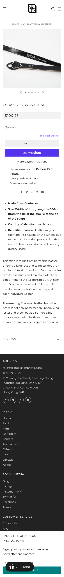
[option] (32, 58)
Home (16, 24)
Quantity (10, 127)
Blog (6, 481)
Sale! (6, 423)
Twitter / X (9, 496)
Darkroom (9, 433)
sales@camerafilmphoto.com (22, 367)
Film (6, 428)
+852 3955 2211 (12, 373)
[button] (25, 92)
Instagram (9, 486)
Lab (5, 454)
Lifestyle (8, 459)
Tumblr (8, 507)
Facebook (9, 502)
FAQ (5, 528)
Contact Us (10, 523)
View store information (23, 183)
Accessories (10, 444)
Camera (8, 439)
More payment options (32, 161)
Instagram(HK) (12, 491)
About (7, 464)
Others (7, 449)
